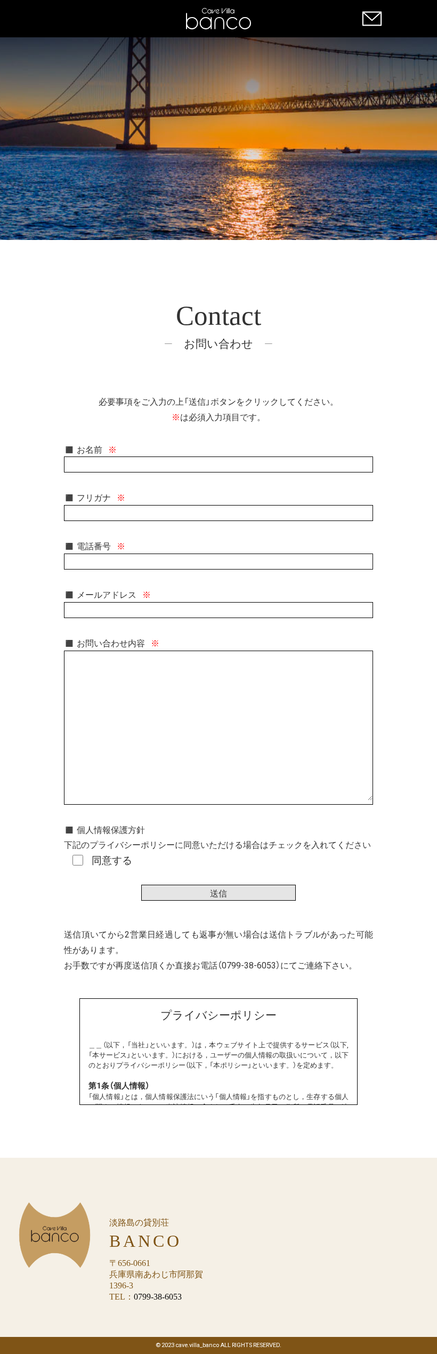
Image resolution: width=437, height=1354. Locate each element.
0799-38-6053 (158, 1296)
